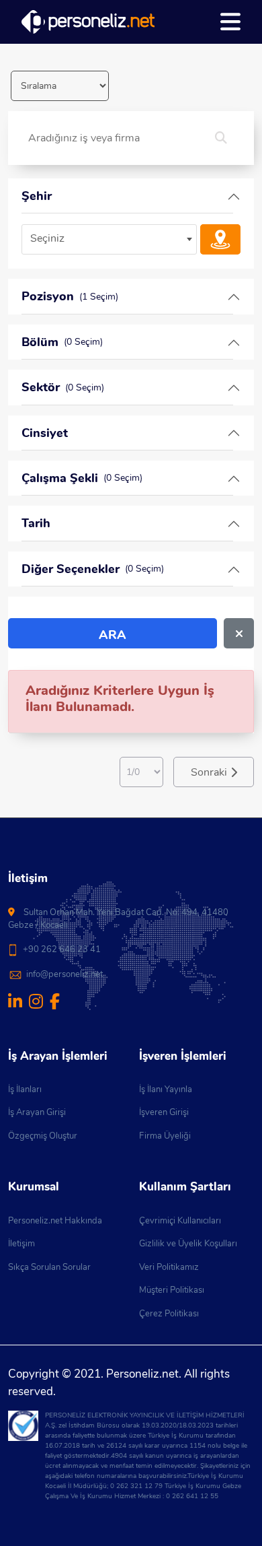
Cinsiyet (44, 433)
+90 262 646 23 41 (62, 949)
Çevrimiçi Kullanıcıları (180, 1221)
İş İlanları (25, 1089)
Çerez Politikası (169, 1314)
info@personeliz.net (64, 974)
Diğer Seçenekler (92, 569)
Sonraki (209, 772)
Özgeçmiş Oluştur (42, 1136)
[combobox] (109, 239)
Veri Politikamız (169, 1267)
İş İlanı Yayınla (165, 1089)
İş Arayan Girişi (37, 1112)
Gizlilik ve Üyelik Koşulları (188, 1244)
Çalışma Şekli (81, 478)
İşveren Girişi (164, 1112)
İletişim (21, 1244)
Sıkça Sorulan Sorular (49, 1267)
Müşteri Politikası (171, 1290)
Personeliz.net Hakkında (55, 1221)
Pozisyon (69, 296)
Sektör (62, 387)
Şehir (36, 196)
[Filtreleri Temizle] (239, 633)
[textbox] (109, 239)
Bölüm (62, 342)
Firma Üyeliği (165, 1136)
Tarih (35, 523)
